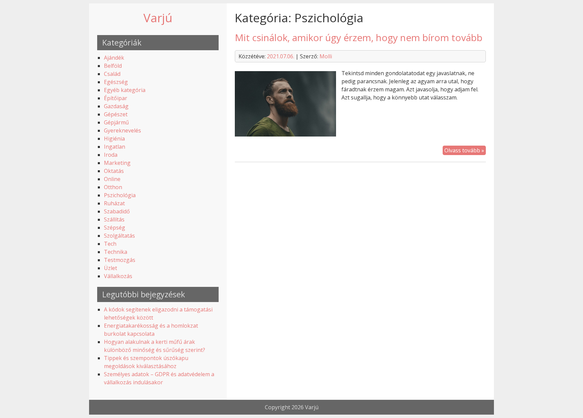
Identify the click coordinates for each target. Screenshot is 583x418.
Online (112, 179)
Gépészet (116, 114)
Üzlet (110, 268)
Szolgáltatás (119, 235)
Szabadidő (117, 211)
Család (112, 74)
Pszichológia (120, 195)
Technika (115, 252)
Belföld (113, 65)
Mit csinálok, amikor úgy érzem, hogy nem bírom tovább (358, 37)
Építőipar (115, 98)
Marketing (117, 163)
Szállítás (114, 219)
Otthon (113, 187)
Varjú (157, 17)
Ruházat (114, 203)
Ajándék (114, 57)
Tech (110, 243)
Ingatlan (114, 146)
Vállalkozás (118, 276)
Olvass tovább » (464, 150)
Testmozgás (119, 260)
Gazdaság (116, 106)
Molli (326, 56)
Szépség (114, 227)
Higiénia (114, 138)
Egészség (116, 82)
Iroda (110, 154)
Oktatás (114, 171)
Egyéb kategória (124, 90)
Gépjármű (116, 122)
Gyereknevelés (122, 130)
